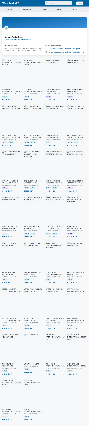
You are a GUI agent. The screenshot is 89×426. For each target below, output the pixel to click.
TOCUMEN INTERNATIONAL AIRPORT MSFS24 (11, 90)
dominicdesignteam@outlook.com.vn (17, 40)
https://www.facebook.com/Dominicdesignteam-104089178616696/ (66, 48)
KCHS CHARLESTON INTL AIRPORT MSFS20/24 (54, 228)
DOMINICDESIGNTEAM (9, 94)
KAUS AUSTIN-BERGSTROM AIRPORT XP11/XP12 (75, 228)
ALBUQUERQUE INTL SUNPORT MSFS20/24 (75, 136)
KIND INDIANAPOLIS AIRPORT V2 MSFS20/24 (54, 182)
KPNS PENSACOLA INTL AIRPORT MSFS (75, 273)
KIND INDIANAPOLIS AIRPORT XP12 (53, 90)
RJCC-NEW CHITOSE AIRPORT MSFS (9, 365)
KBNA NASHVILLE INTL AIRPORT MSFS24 (54, 136)
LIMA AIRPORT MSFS (31, 364)
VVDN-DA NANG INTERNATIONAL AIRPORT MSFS (76, 365)
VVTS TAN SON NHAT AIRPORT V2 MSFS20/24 (32, 136)
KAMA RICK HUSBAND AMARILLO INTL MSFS (32, 228)
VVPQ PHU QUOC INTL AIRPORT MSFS (32, 319)
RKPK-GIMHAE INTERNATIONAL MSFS (75, 319)
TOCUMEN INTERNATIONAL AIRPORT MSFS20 (33, 90)
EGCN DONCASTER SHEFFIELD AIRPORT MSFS (11, 319)
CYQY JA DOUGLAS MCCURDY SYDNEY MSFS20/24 (30, 182)
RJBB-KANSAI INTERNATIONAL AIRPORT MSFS (11, 411)
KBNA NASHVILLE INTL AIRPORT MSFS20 (10, 228)
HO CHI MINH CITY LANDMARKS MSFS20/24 (11, 136)
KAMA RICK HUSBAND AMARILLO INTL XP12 (10, 182)
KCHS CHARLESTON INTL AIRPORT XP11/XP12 (76, 182)
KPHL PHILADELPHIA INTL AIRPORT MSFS (33, 273)
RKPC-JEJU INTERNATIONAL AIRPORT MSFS (33, 411)
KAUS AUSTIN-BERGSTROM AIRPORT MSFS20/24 (54, 273)
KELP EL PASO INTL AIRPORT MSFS (9, 273)
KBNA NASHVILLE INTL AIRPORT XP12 (75, 90)
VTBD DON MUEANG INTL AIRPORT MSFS (55, 319)
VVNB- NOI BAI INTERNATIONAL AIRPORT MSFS (55, 365)
